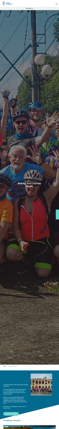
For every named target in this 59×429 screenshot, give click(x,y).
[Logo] (7, 3)
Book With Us (29, 8)
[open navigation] (56, 4)
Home (4, 366)
